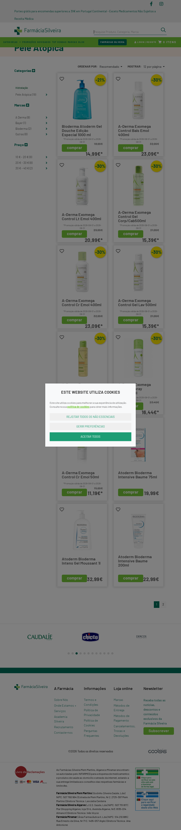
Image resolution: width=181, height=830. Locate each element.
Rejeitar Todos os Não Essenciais (90, 417)
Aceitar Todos (90, 436)
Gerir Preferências (90, 426)
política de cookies (78, 406)
